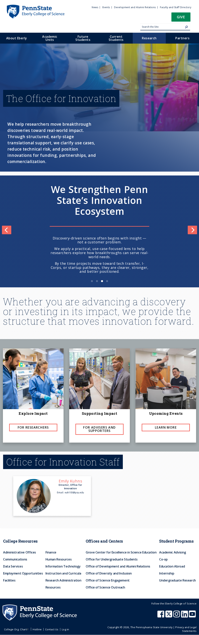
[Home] (35, 6)
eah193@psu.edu (74, 492)
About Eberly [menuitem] (16, 38)
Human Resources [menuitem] (58, 559)
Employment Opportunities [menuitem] (23, 573)
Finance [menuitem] (50, 552)
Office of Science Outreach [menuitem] (105, 587)
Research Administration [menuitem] (63, 580)
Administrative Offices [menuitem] (19, 552)
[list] (99, 229)
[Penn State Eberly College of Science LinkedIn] (185, 616)
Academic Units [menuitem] (49, 38)
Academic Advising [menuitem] (172, 552)
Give (181, 16)
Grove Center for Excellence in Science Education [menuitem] (121, 552)
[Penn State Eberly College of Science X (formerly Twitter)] (169, 616)
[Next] (192, 230)
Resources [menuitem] (53, 587)
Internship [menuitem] (166, 573)
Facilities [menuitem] (9, 580)
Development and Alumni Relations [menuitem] (135, 7)
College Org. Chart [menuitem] (15, 629)
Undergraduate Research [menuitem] (177, 580)
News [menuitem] (95, 7)
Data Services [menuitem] (13, 566)
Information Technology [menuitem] (63, 566)
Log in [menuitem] (65, 629)
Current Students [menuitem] (116, 38)
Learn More (166, 427)
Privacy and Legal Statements (185, 629)
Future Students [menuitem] (82, 38)
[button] (180, 18)
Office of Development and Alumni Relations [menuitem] (118, 566)
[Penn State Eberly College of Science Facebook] (161, 616)
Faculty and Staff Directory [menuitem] (175, 7)
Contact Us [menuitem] (51, 629)
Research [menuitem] (149, 38)
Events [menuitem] (106, 7)
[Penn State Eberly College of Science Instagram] (177, 616)
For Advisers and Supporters (99, 429)
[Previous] (6, 230)
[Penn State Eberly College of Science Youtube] (192, 616)
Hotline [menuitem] (37, 629)
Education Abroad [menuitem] (172, 566)
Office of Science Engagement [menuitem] (108, 580)
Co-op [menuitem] (163, 559)
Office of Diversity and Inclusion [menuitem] (109, 573)
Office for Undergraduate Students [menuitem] (112, 559)
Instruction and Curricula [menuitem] (63, 573)
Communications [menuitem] (15, 559)
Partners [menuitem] (182, 38)
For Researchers (33, 427)
